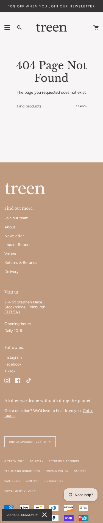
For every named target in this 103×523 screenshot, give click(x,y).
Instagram (13, 357)
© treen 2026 (14, 461)
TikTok (9, 371)
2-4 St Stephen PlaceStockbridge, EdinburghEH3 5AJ (24, 307)
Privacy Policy (57, 470)
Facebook (12, 364)
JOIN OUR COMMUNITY (22, 514)
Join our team (16, 217)
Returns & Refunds (20, 262)
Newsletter (14, 235)
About (9, 227)
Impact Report (17, 244)
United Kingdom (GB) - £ (28, 441)
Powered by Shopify (20, 490)
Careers (80, 470)
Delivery (11, 271)
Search (82, 106)
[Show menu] (7, 27)
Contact (32, 480)
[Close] (44, 515)
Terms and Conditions (22, 470)
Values (10, 253)
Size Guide (12, 480)
